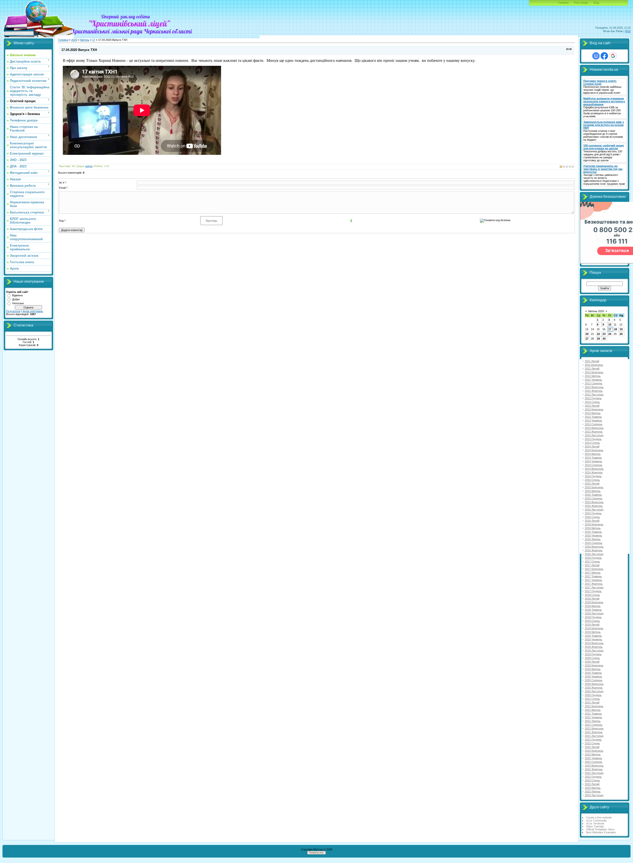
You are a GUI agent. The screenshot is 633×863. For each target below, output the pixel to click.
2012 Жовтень (594, 390)
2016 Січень (592, 516)
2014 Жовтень (594, 472)
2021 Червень (593, 717)
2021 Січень (592, 698)
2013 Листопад (594, 435)
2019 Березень (594, 628)
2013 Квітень (593, 413)
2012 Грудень (593, 398)
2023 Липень (593, 791)
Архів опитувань (33, 311)
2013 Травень (593, 416)
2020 (74, 39)
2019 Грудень (593, 654)
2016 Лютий (592, 520)
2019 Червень (593, 639)
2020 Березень (594, 665)
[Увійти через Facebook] (604, 56)
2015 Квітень (593, 491)
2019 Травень (593, 635)
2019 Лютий (592, 624)
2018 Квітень (593, 606)
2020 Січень (592, 657)
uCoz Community (596, 820)
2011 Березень (594, 364)
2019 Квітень (593, 631)
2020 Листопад (594, 691)
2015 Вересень (594, 502)
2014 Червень (593, 461)
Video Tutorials (595, 826)
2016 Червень (593, 535)
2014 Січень (592, 442)
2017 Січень (592, 561)
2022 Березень (594, 750)
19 (621, 329)
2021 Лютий (592, 702)
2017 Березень (594, 568)
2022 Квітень (593, 754)
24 (609, 333)
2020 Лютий (592, 661)
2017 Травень (593, 576)
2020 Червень (593, 676)
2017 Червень (593, 580)
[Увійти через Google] (613, 56)
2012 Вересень (594, 387)
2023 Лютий (592, 784)
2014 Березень (594, 450)
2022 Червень (593, 758)
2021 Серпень (593, 724)
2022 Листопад (594, 772)
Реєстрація (581, 2)
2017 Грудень (593, 591)
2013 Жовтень (594, 431)
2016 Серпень (593, 542)
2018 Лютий (592, 598)
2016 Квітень (593, 528)
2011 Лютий (592, 361)
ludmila (88, 166)
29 (598, 338)
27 (587, 338)
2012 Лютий (592, 368)
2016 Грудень (593, 557)
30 (604, 338)
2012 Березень (594, 372)
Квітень (84, 39)
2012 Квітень (593, 375)
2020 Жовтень (594, 687)
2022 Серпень (593, 761)
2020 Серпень (593, 680)
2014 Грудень (593, 476)
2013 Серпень (593, 424)
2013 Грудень (593, 439)
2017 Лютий (592, 565)
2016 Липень (593, 539)
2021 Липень (593, 721)
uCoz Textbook (595, 823)
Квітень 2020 (596, 311)
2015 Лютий (592, 483)
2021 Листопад (594, 735)
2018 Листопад (594, 613)
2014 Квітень (593, 453)
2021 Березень (594, 706)
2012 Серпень (593, 383)
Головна (563, 2)
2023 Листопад (594, 795)
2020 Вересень (594, 683)
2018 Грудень (593, 617)
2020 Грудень (593, 695)
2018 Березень (594, 602)
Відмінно (17, 295)
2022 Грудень (593, 776)
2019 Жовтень (594, 646)
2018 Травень (593, 609)
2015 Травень (593, 494)
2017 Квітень (593, 572)
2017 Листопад (594, 587)
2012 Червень (593, 379)
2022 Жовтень (594, 769)
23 (604, 333)
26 (621, 333)
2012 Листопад (594, 394)
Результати (13, 311)
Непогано (18, 303)
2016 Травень (593, 531)
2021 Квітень (593, 709)
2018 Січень (592, 594)
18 (615, 329)
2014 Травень (593, 457)
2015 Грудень (593, 513)
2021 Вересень (594, 728)
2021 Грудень (593, 739)
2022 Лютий (592, 747)
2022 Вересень (594, 765)
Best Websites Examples (601, 832)
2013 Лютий (592, 405)
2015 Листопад (594, 509)
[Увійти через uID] (596, 56)
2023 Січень (592, 780)
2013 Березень (594, 409)
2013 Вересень (594, 427)
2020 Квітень (593, 669)
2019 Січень (592, 620)
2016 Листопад (594, 554)
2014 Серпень (593, 465)
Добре (16, 299)
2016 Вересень (594, 546)
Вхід (596, 2)
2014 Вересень (594, 468)
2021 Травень (593, 713)
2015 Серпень (593, 498)
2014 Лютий (592, 446)
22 (598, 333)
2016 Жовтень (594, 550)
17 (93, 39)
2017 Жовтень (594, 583)
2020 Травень (593, 672)
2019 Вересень (594, 643)
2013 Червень (593, 420)
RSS (628, 31)
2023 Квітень (593, 787)
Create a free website (599, 817)
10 (609, 324)
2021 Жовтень (594, 732)
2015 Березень (594, 487)
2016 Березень (594, 524)
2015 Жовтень (594, 505)
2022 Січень (592, 743)
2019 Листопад (594, 650)
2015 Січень (592, 479)
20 (587, 333)
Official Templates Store (600, 829)
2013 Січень (592, 401)
